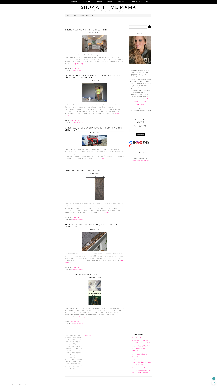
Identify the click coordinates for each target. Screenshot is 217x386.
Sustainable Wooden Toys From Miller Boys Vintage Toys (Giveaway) (141, 362)
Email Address (140, 126)
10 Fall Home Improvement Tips (81, 275)
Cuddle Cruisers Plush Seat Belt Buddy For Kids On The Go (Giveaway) (141, 370)
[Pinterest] (140, 142)
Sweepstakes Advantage (140, 161)
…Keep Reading (77, 64)
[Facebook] (130, 142)
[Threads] (144, 142)
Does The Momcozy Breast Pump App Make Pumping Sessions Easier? (141, 340)
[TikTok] (147, 142)
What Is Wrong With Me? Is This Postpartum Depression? (141, 348)
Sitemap (88, 335)
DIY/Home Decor (77, 70)
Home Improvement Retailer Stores (83, 170)
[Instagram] (137, 142)
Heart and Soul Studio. (134, 379)
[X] (134, 142)
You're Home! (72, 24)
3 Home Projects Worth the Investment (86, 30)
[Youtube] (130, 145)
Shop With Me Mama (108, 7)
